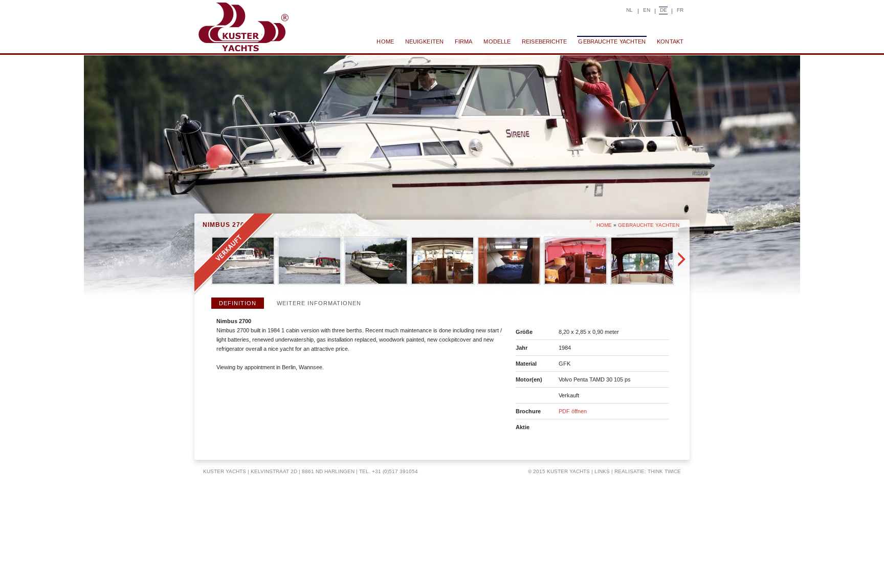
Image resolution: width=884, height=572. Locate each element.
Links (602, 471)
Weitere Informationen (319, 303)
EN (646, 10)
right (682, 258)
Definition (237, 303)
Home (604, 225)
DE (663, 10)
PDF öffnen (573, 411)
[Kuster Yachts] (243, 27)
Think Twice (664, 471)
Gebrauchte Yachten (648, 225)
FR (680, 10)
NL (629, 10)
